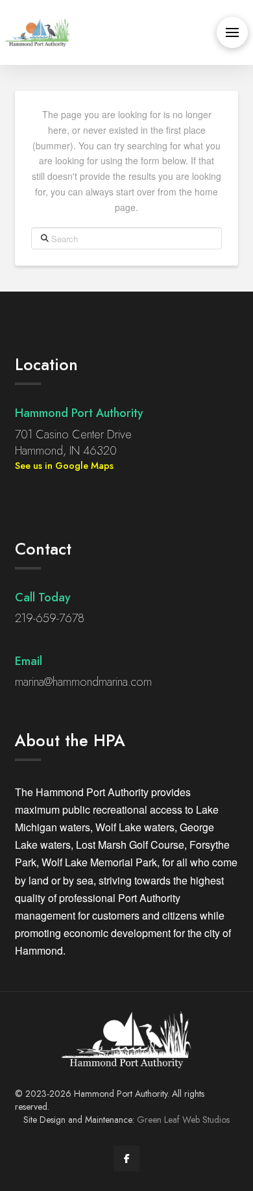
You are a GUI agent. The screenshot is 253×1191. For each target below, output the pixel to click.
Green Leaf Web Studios (183, 1119)
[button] (232, 32)
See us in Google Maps (64, 465)
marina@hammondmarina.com (83, 681)
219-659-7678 (49, 618)
